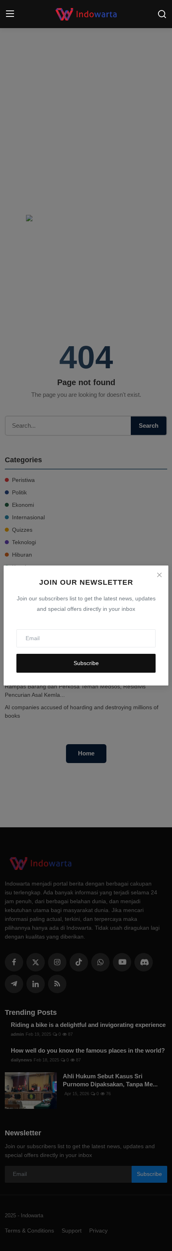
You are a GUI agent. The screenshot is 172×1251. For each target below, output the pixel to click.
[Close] (159, 574)
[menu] (10, 14)
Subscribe (86, 663)
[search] (162, 14)
